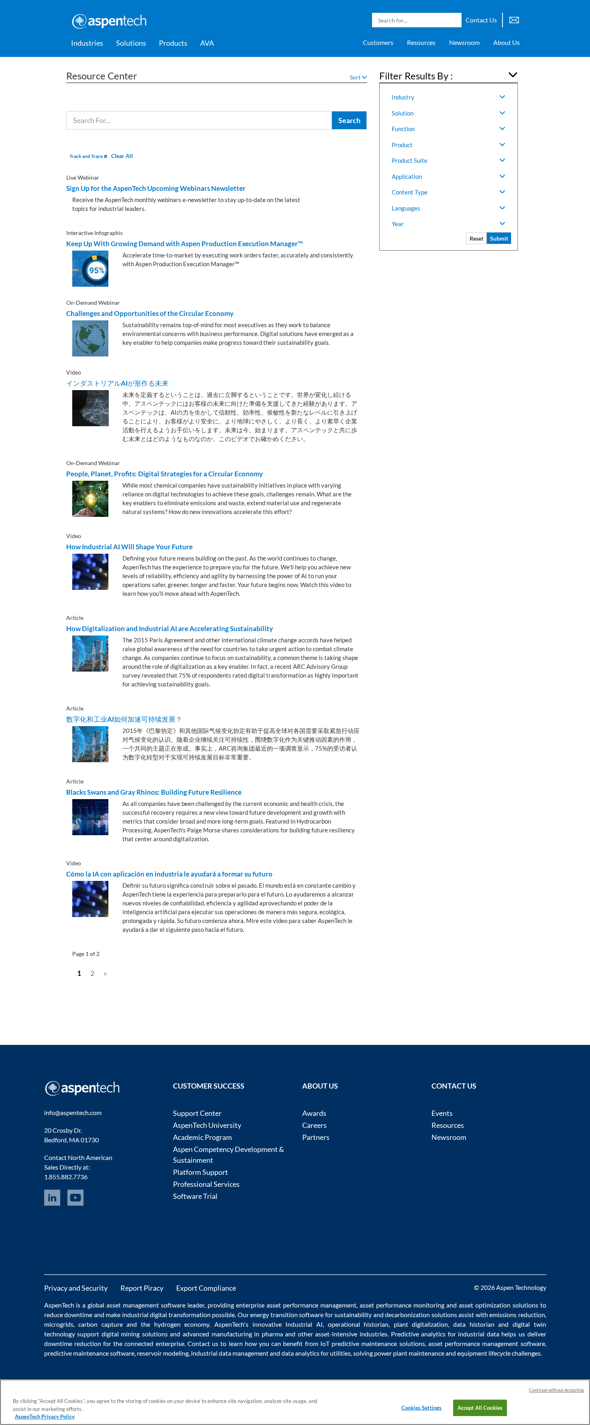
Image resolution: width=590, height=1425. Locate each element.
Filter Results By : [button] (416, 75)
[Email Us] (514, 19)
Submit (499, 238)
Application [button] (407, 176)
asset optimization (485, 1305)
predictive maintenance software (89, 1353)
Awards (314, 1113)
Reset (476, 238)
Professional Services (206, 1184)
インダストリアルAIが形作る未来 (117, 383)
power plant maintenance (409, 1353)
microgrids (58, 1324)
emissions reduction (517, 1314)
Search (454, 20)
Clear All (122, 155)
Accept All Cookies (480, 1407)
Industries (87, 42)
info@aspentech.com (73, 1112)
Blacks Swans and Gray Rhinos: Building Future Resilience (154, 792)
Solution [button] (402, 113)
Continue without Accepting (556, 1390)
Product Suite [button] (409, 160)
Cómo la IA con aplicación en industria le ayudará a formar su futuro (169, 874)
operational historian (358, 1324)
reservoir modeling (163, 1353)
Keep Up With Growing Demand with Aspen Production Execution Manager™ (184, 243)
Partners (316, 1137)
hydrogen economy (182, 1324)
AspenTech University (207, 1125)
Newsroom (464, 42)
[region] (295, 1402)
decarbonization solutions (421, 1314)
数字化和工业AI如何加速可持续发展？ (124, 719)
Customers (378, 42)
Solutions (131, 42)
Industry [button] (403, 97)
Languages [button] (406, 208)
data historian (473, 1324)
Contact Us (481, 20)
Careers (314, 1125)
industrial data (478, 1334)
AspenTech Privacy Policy (45, 1416)
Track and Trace (86, 156)
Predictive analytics (418, 1334)
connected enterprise (154, 1343)
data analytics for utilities (316, 1353)
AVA (207, 42)
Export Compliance (206, 1287)
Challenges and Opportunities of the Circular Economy (150, 313)
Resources (421, 42)
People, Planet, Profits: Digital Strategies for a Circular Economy (164, 474)
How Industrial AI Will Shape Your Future (129, 546)
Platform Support (200, 1172)
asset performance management (311, 1305)
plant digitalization (421, 1324)
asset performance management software (486, 1343)
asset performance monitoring (402, 1305)
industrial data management (230, 1353)
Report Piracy (141, 1287)
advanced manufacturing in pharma (233, 1334)
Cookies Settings (421, 1407)
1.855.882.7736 (65, 1176)
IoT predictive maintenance (358, 1343)
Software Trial (195, 1196)
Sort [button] (356, 77)
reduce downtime (68, 1314)
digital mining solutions (135, 1334)
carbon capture (100, 1324)
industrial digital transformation (166, 1314)
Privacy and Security (76, 1287)
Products (173, 42)
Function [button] (403, 128)
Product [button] (402, 144)
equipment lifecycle (484, 1353)
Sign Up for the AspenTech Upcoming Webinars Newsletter (156, 188)
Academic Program (202, 1137)
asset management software (145, 1305)
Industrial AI (304, 1324)
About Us (506, 42)
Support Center (197, 1113)
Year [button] (398, 223)
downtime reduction (72, 1343)
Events (442, 1113)
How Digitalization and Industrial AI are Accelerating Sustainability (169, 628)
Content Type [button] (409, 192)
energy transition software (286, 1314)
